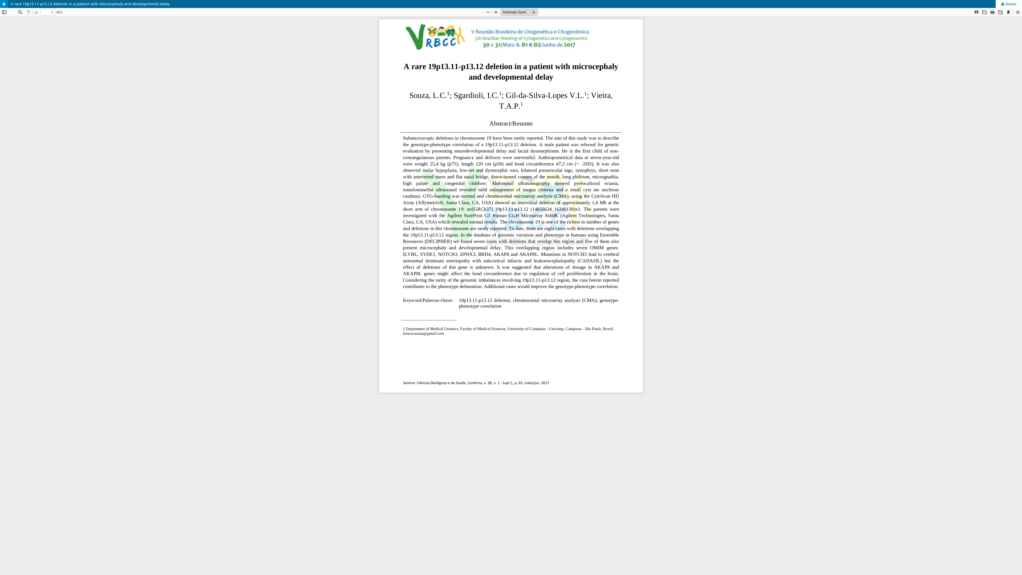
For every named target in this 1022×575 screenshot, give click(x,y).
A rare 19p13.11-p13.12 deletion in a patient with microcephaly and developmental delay (90, 3)
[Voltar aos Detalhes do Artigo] (4, 4)
